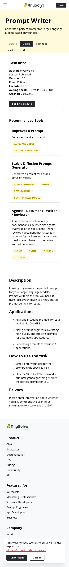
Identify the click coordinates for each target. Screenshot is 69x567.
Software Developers (19, 502)
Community (13, 470)
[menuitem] (34, 444)
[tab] (12, 44)
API (8, 475)
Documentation (15, 454)
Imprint (10, 534)
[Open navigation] (5, 5)
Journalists (12, 492)
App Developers (16, 512)
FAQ (8, 460)
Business (11, 517)
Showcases (13, 449)
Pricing (10, 465)
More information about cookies (26, 550)
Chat (9, 444)
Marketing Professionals (21, 497)
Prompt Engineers (17, 507)
